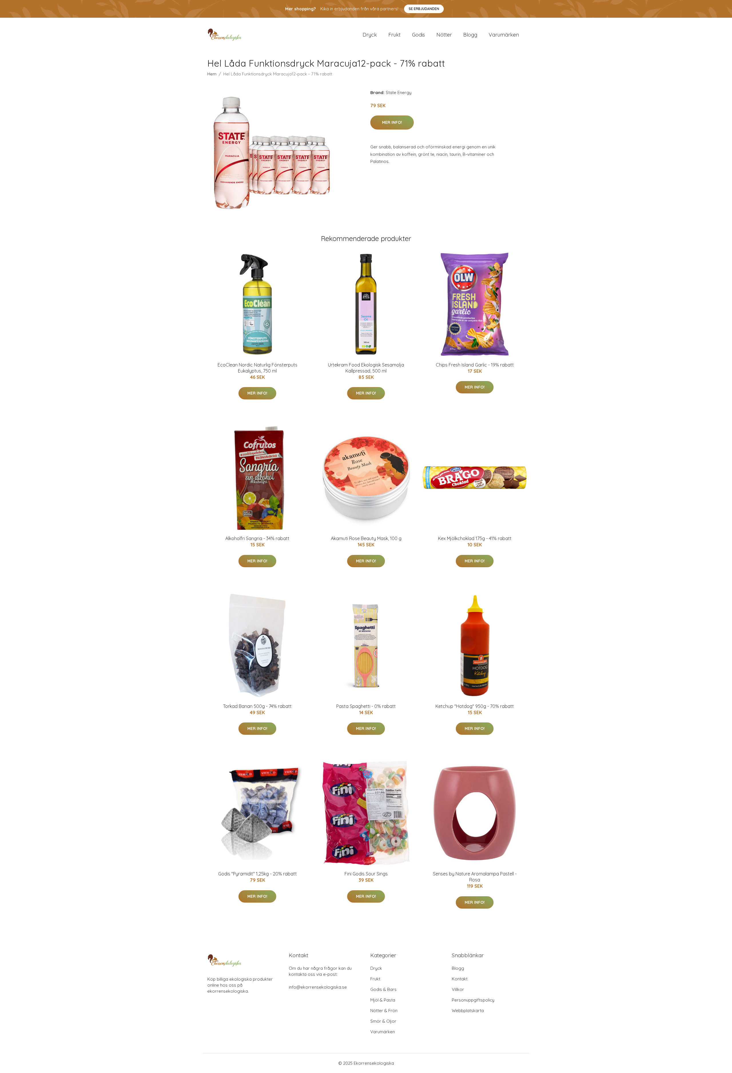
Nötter (444, 34)
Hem (211, 74)
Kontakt (460, 979)
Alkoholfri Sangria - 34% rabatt (257, 538)
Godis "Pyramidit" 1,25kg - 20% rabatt (257, 874)
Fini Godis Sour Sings (366, 874)
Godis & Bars (383, 989)
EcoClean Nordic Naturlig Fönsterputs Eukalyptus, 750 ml (257, 368)
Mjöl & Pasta (382, 1000)
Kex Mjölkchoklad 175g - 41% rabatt (475, 538)
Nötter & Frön (383, 1010)
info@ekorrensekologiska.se (318, 987)
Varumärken (504, 34)
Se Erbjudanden (424, 9)
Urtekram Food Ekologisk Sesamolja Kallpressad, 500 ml (366, 368)
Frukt (394, 34)
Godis (418, 34)
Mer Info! (392, 122)
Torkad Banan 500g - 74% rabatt (257, 706)
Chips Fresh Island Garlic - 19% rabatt (475, 365)
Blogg (470, 34)
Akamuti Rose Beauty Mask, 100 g (366, 538)
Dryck (370, 34)
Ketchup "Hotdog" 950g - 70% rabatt (474, 706)
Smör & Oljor (383, 1021)
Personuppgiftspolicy (473, 1000)
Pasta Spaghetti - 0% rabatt (366, 706)
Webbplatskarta (468, 1010)
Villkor (458, 989)
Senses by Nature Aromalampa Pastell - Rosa (475, 877)
